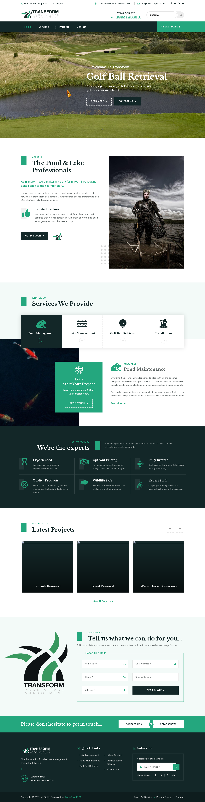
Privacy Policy (163, 797)
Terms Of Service (143, 797)
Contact (81, 26)
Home (27, 26)
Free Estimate (169, 26)
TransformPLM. (73, 797)
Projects (64, 26)
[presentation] (170, 528)
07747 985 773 (125, 13)
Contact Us (113, 769)
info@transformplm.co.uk (153, 3)
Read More (117, 403)
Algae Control (114, 755)
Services (44, 26)
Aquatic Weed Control (114, 762)
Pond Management (89, 760)
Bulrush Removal (47, 586)
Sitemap (180, 797)
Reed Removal (103, 586)
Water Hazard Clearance (158, 586)
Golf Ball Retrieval (88, 766)
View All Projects (102, 601)
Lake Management (89, 755)
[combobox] (155, 677)
